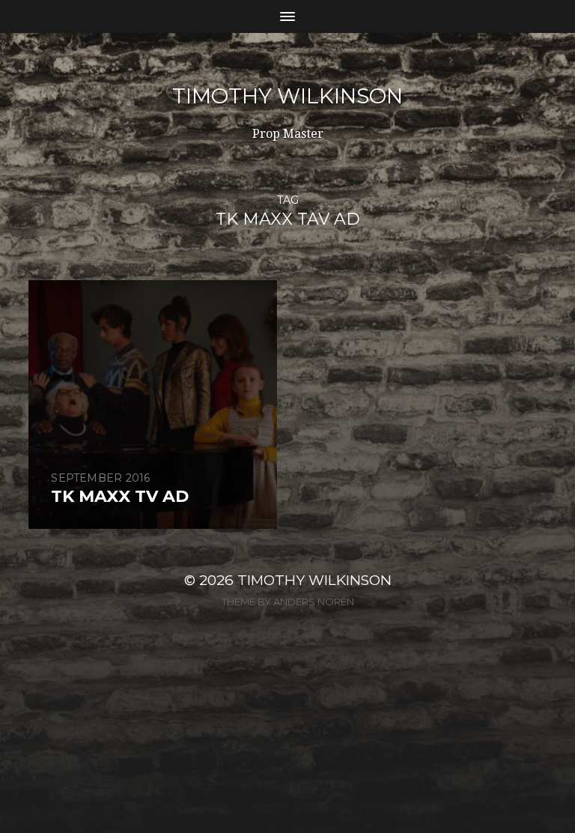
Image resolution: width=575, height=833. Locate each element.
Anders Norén (313, 602)
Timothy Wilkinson (287, 96)
